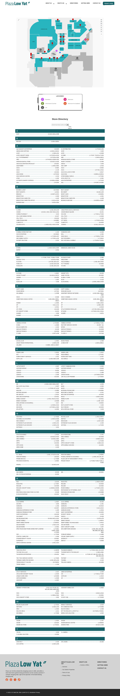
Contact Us (96, 3)
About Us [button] (49, 3)
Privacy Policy (66, 675)
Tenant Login (108, 3)
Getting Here (85, 3)
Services (64, 666)
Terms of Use (66, 672)
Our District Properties (68, 669)
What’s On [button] (61, 3)
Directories (74, 3)
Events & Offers (84, 665)
